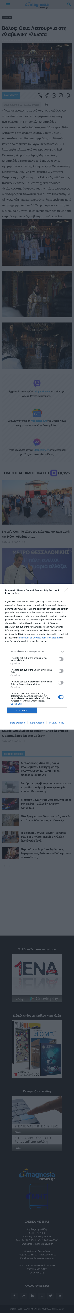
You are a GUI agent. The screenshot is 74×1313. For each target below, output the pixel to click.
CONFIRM (22, 710)
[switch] (61, 659)
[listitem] (37, 651)
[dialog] (37, 656)
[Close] (67, 590)
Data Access (37, 722)
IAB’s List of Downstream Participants (39, 637)
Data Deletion (17, 722)
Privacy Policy (56, 722)
